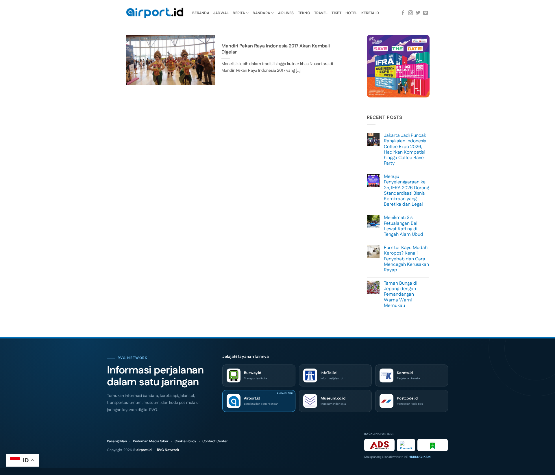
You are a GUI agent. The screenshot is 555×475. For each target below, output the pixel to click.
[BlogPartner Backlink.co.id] (432, 445)
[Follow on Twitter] (418, 13)
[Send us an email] (425, 13)
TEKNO (304, 13)
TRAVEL (321, 13)
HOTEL (351, 13)
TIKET (336, 13)
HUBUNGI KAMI (420, 457)
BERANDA (200, 13)
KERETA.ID (370, 13)
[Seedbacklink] (406, 445)
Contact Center (215, 441)
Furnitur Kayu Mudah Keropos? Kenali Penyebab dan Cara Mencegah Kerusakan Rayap (406, 259)
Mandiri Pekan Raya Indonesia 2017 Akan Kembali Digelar (275, 49)
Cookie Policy (185, 441)
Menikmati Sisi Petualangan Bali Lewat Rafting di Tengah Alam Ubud (403, 226)
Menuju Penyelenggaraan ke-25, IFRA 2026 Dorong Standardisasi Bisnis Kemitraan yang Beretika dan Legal (406, 190)
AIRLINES (286, 13)
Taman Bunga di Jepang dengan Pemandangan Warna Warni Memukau (400, 294)
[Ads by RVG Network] (379, 445)
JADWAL (221, 13)
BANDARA (261, 13)
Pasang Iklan (117, 441)
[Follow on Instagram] (410, 13)
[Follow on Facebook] (403, 13)
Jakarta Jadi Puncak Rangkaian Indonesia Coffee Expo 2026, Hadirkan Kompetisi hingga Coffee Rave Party (405, 149)
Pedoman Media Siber (151, 441)
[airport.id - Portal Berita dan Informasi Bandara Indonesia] (155, 13)
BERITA (239, 13)
